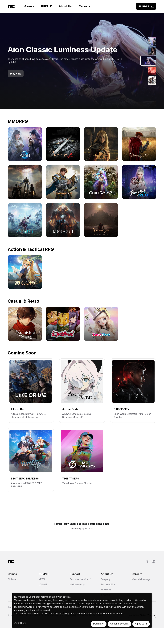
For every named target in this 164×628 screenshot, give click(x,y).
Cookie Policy (62, 613)
